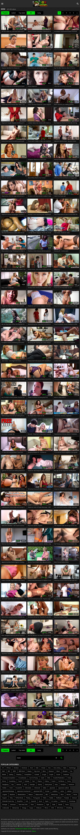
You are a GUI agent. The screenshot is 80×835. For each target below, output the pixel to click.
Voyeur (31, 808)
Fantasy (27, 781)
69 (3, 768)
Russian (66, 798)
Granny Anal (48, 784)
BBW (14, 771)
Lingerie (4, 794)
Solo (27, 801)
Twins (67, 804)
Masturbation (22, 794)
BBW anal (22, 771)
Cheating (18, 774)
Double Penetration (59, 778)
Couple (51, 774)
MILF (47, 794)
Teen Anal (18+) (23, 804)
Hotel (11, 788)
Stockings (72, 801)
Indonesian (28, 788)
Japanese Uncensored (24, 791)
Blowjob (65, 771)
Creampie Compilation (9, 778)
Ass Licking (57, 768)
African (8, 768)
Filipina (40, 781)
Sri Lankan (54, 801)
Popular (5, 13)
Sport (40, 801)
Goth (25, 784)
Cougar (44, 774)
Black (58, 771)
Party (11, 798)
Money (69, 794)
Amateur (16, 768)
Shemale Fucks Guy (8, 801)
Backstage (72, 768)
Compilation (28, 774)
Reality (51, 798)
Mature (31, 794)
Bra (71, 771)
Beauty (30, 771)
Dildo (48, 778)
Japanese (52, 788)
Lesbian (69, 791)
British (4, 774)
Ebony (4, 781)
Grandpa (32, 784)
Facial (20, 781)
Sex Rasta (40, 4)
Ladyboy (55, 791)
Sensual (74, 798)
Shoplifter (20, 801)
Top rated (22, 13)
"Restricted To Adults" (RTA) (23, 828)
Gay (12, 784)
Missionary (54, 794)
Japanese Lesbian (63, 788)
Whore (46, 808)
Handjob (63, 784)
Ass (49, 768)
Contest (36, 774)
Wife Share (60, 808)
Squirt (47, 801)
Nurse (75, 794)
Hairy (56, 784)
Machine (12, 794)
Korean (47, 791)
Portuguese (36, 798)
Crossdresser (22, 778)
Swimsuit (13, 804)
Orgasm (4, 798)
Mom (62, 794)
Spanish (33, 801)
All (31, 13)
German (18, 784)
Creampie (66, 774)
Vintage (24, 808)
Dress (69, 778)
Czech (42, 778)
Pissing (28, 798)
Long (39, 13)
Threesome (40, 804)
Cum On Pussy (33, 778)
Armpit (43, 768)
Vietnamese (15, 808)
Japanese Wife (37, 791)
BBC (9, 771)
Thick (32, 804)
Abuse (34, 831)
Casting (11, 774)
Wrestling (69, 808)
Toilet (53, 804)
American (24, 768)
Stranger (4, 804)
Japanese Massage (8, 791)
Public (45, 798)
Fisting (47, 781)
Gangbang (5, 784)
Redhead (59, 798)
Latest (13, 13)
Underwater (5, 808)
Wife (52, 808)
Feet (33, 781)
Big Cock (37, 771)
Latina (62, 791)
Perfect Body (19, 798)
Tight (47, 804)
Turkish (60, 804)
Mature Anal (39, 794)
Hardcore (71, 784)
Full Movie (61, 781)
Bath (3, 771)
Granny (40, 784)
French (53, 781)
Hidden (4, 788)
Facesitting (12, 781)
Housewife (18, 788)
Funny (69, 781)
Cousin (58, 774)
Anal (31, 768)
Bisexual (51, 771)
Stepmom (63, 801)
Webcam (39, 808)
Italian (44, 788)
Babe (64, 768)
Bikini (44, 771)
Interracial (37, 788)
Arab (37, 768)
